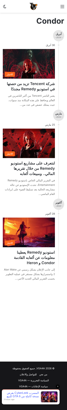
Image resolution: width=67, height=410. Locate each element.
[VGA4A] (33, 6)
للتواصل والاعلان (28, 374)
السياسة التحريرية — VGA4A (33, 380)
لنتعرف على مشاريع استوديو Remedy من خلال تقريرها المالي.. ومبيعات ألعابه (33, 168)
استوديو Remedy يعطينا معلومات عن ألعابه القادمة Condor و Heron (34, 257)
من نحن (43, 374)
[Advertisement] (33, 322)
